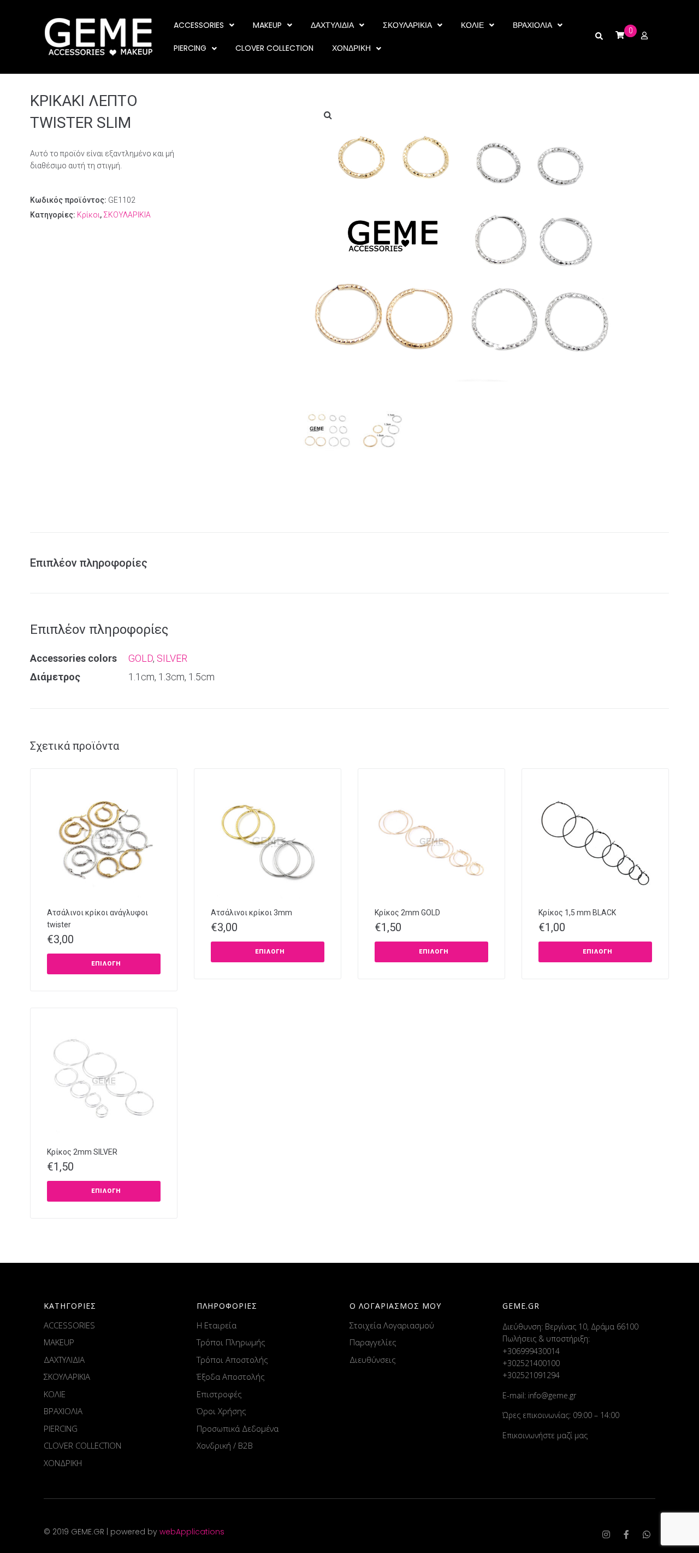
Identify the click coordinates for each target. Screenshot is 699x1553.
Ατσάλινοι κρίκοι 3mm (251, 912)
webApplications (191, 1531)
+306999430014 (531, 1351)
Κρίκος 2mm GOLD (407, 912)
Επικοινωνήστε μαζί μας (545, 1435)
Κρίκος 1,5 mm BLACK (577, 912)
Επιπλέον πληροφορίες (88, 562)
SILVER (172, 658)
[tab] (94, 563)
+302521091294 (531, 1375)
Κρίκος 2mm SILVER (82, 1152)
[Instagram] (606, 1534)
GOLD (140, 658)
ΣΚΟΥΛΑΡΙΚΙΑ (127, 214)
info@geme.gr (552, 1395)
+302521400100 (531, 1363)
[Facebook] (626, 1534)
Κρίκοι (88, 214)
